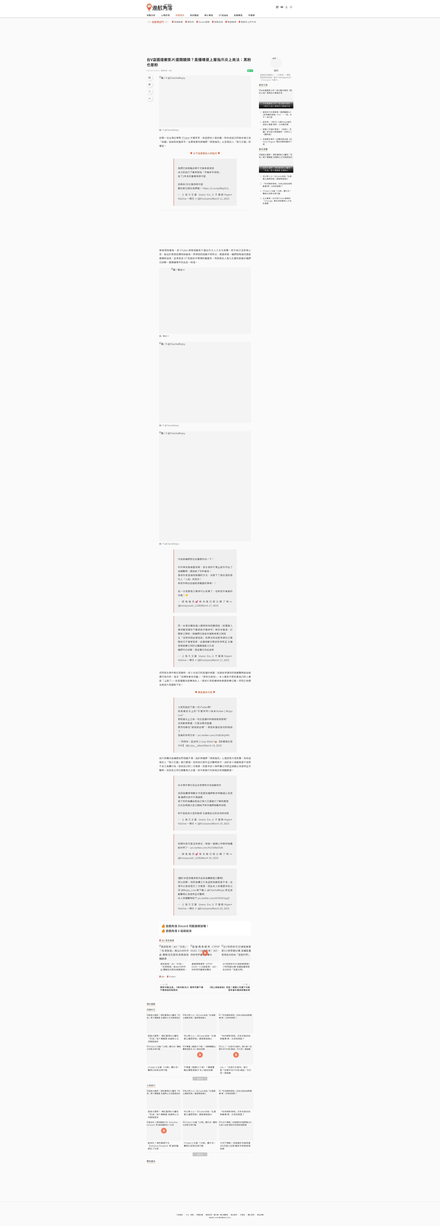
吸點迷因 (218, 21)
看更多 (200, 1078)
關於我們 (251, 1215)
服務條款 (209, 1215)
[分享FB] (149, 77)
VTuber (172, 977)
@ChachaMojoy (216, 890)
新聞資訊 (180, 15)
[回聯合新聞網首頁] (149, 7)
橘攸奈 (190, 21)
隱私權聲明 (224, 1215)
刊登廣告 (180, 1215)
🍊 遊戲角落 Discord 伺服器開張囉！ (185, 926)
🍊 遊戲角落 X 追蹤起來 (177, 931)
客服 (192, 1215)
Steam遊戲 (204, 21)
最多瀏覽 (263, 149)
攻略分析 (151, 15)
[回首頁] (159, 7)
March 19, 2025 (213, 745)
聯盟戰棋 (232, 21)
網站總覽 (260, 1215)
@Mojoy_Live (188, 890)
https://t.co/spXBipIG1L (216, 188)
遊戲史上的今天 (248, 21)
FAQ (187, 1215)
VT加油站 (223, 15)
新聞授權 (200, 1215)
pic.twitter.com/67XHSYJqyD (214, 898)
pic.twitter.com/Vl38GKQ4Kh (214, 735)
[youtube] (281, 7)
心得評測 (165, 15)
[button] (291, 7)
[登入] (286, 7)
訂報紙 (242, 1215)
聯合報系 (234, 1215)
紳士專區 (208, 15)
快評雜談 (194, 15)
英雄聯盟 (178, 21)
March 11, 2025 (220, 198)
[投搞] (277, 7)
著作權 (216, 1215)
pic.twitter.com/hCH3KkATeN (207, 847)
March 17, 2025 (209, 605)
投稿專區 (238, 15)
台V (163, 977)
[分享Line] (149, 84)
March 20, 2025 (220, 908)
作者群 (251, 15)
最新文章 (263, 84)
